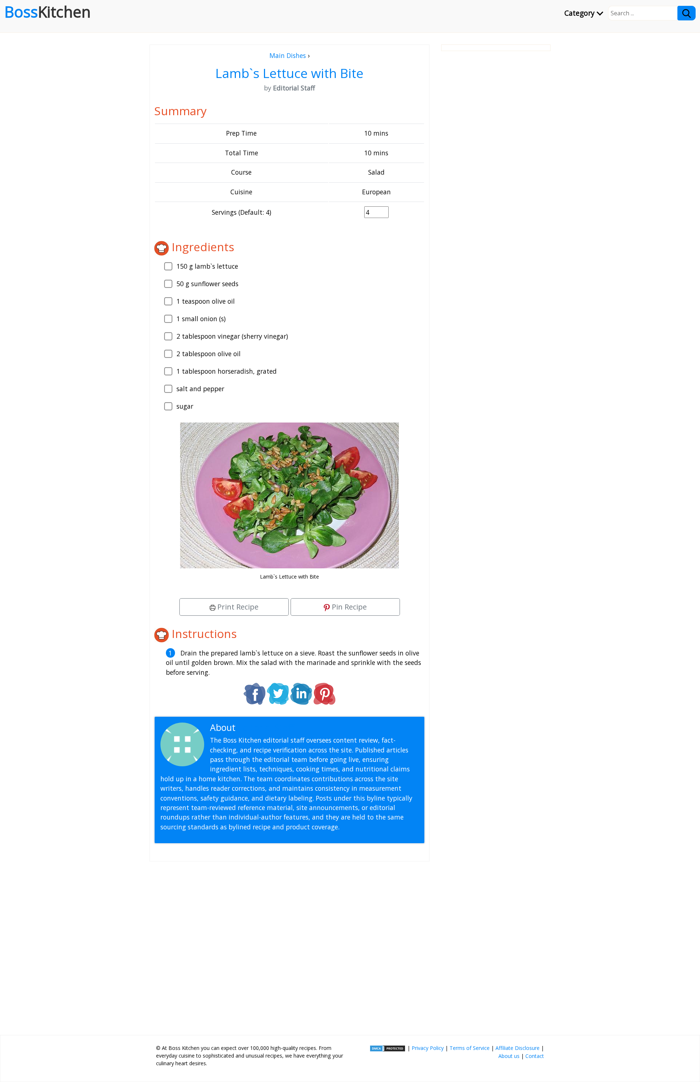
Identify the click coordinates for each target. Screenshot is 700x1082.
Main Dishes (287, 55)
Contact (534, 1055)
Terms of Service (470, 1047)
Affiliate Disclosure (517, 1047)
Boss (47, 11)
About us (509, 1055)
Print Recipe (236, 607)
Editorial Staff (266, 727)
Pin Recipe (348, 607)
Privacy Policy (428, 1047)
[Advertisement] (289, 945)
